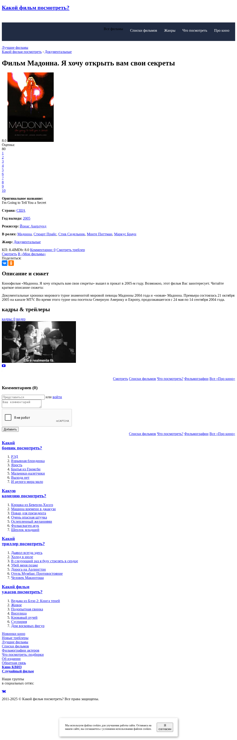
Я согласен (165, 727)
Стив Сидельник (71, 234)
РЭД (14, 457)
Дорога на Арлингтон (28, 569)
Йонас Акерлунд (33, 226)
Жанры (169, 30)
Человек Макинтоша (27, 578)
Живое (16, 605)
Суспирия (19, 622)
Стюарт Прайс (45, 234)
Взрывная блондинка (28, 461)
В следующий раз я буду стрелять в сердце (44, 561)
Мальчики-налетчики (28, 473)
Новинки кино (13, 634)
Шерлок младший (25, 530)
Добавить (10, 429)
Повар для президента (28, 513)
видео (20, 319)
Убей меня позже (24, 565)
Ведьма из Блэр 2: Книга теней (35, 601)
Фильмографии (196, 379)
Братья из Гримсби (26, 469)
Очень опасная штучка (29, 517)
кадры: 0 (8, 319)
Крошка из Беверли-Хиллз (32, 505)
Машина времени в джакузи (33, 509)
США (20, 210)
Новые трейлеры (15, 638)
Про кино (221, 30)
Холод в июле (22, 557)
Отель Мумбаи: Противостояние (37, 573)
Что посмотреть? (170, 379)
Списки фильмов (143, 30)
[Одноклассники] (11, 263)
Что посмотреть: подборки (23, 654)
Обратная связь (14, 663)
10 (4, 191)
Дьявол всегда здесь (26, 553)
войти (57, 397)
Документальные (27, 242)
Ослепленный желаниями (31, 521)
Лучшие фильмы (15, 48)
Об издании (11, 659)
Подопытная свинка (27, 609)
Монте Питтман (99, 234)
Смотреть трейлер (70, 250)
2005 (26, 218)
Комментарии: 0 (43, 250)
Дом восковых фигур (27, 626)
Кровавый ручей (24, 617)
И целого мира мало (27, 482)
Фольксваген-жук (25, 526)
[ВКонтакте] (4, 263)
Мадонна (24, 234)
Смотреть (9, 254)
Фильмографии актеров (20, 650)
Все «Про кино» (222, 379)
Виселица (19, 613)
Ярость (16, 465)
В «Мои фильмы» (32, 254)
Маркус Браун (125, 234)
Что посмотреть (194, 30)
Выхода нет (20, 477)
